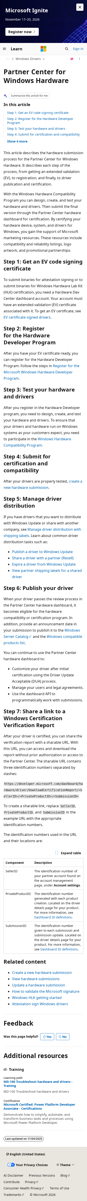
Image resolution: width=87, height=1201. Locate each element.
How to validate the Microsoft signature (45, 991)
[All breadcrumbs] (7, 58)
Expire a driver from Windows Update (44, 564)
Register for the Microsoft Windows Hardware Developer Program (41, 372)
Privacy (30, 1182)
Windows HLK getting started (37, 997)
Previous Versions (42, 1175)
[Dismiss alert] (79, 7)
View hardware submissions (36, 978)
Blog (63, 1175)
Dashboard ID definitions (53, 917)
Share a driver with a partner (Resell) (43, 558)
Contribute (12, 1182)
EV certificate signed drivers (27, 317)
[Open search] (66, 49)
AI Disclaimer (13, 1175)
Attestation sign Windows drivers (40, 1003)
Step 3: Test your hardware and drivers (36, 128)
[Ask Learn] (72, 58)
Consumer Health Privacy (22, 1188)
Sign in (78, 49)
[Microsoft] (43, 49)
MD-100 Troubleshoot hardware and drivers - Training (38, 1084)
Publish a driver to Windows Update (42, 551)
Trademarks (12, 1194)
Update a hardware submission (38, 985)
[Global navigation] (4, 49)
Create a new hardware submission (42, 972)
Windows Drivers (28, 59)
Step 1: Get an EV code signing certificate (37, 113)
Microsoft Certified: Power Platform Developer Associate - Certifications (39, 1107)
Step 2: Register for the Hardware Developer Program (40, 121)
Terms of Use (59, 1188)
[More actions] (79, 58)
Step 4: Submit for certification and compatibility (43, 134)
